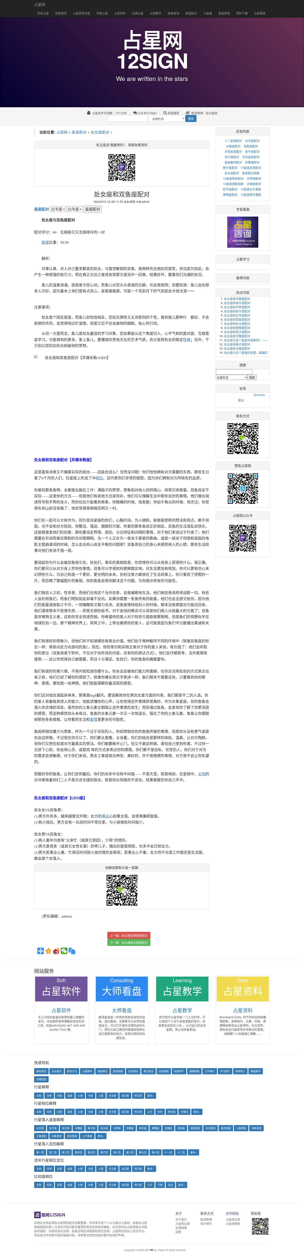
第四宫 (78, 1152)
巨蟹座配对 (252, 162)
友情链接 (181, 1227)
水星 (59, 1095)
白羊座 (40, 1128)
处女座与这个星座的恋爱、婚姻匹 (246, 352)
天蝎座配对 (254, 184)
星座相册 (118, 1071)
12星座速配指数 (233, 184)
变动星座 (72, 1136)
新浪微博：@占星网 (203, 113)
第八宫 (130, 1152)
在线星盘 (164, 1071)
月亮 (49, 1095)
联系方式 (72, 1071)
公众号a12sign (147, 113)
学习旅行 (225, 1071)
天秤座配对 (254, 178)
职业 (241, 400)
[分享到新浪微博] (56, 951)
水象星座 (256, 1128)
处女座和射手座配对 (237, 311)
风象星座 (57, 1136)
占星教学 (155, 13)
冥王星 (138, 1095)
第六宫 (104, 1152)
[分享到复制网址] (72, 951)
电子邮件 (206, 1223)
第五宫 (91, 1152)
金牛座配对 (252, 151)
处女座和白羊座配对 (237, 315)
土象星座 (41, 1136)
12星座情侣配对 (233, 178)
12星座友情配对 (251, 167)
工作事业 (210, 1071)
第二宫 (53, 1152)
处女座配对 (100, 132)
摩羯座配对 (230, 194)
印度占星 (102, 13)
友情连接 (41, 1079)
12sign (161, 1250)
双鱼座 (181, 1128)
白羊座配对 (252, 140)
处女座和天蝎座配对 (237, 299)
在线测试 (133, 1071)
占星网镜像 (233, 1223)
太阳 (38, 1095)
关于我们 (181, 1219)
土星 (100, 1095)
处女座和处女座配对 (237, 323)
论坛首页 (57, 1071)
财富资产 (179, 1071)
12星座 (207, 13)
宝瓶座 (168, 1128)
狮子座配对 (230, 167)
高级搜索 (173, 113)
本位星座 (210, 1128)
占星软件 (120, 13)
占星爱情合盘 (81, 13)
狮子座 (91, 1128)
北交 (170, 1185)
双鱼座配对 (251, 146)
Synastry (259, 395)
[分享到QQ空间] (48, 951)
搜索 (191, 118)
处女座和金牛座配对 (237, 303)
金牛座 (53, 1128)
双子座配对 (232, 157)
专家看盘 (242, 209)
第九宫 (142, 1152)
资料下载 (242, 13)
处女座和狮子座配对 (237, 344)
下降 (160, 1185)
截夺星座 (226, 1128)
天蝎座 (130, 1128)
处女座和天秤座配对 (237, 307)
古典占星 (138, 13)
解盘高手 (256, 1071)
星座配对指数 (251, 173)
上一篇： (129, 935)
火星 (80, 1095)
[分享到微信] (64, 951)
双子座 (65, 1128)
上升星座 (87, 1136)
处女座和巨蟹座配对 (237, 336)
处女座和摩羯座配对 (135, 935)
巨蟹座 (78, 1128)
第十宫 (155, 1152)
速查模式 (103, 1071)
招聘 (178, 1232)
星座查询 (173, 13)
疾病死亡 (240, 1071)
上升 (149, 1111)
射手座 (142, 1128)
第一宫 (40, 1152)
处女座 (104, 1128)
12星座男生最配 (251, 194)
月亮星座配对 (233, 151)
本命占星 (43, 13)
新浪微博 (206, 1219)
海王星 (125, 1095)
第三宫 (65, 1152)
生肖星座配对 (251, 157)
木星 (90, 1095)
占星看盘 (260, 13)
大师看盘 (122, 1010)
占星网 (39, 4)
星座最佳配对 (233, 162)
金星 (69, 1095)
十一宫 (168, 1152)
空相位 (184, 1111)
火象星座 (241, 1128)
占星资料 (243, 1010)
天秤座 (117, 1128)
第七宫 (117, 1152)
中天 (160, 1111)
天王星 (112, 1095)
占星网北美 (182, 1223)
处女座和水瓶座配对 (135, 942)
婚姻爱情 (194, 1071)
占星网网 (63, 1223)
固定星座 (195, 1128)
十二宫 (181, 1152)
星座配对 (191, 13)
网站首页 (41, 1071)
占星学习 (242, 259)
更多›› (150, 1095)
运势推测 (61, 13)
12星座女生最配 (251, 189)
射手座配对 (230, 189)
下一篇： (129, 942)
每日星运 (148, 1071)
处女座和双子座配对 (237, 332)
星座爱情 (224, 13)
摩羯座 (155, 1128)
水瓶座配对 (233, 146)
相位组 (171, 1111)
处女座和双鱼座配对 (237, 319)
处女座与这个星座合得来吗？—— (246, 340)
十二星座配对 (233, 140)
